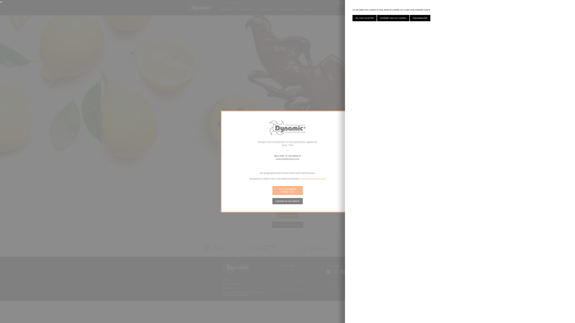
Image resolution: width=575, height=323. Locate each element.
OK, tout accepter (364, 18)
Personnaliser (420, 18)
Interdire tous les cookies (393, 18)
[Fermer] (1, 2)
